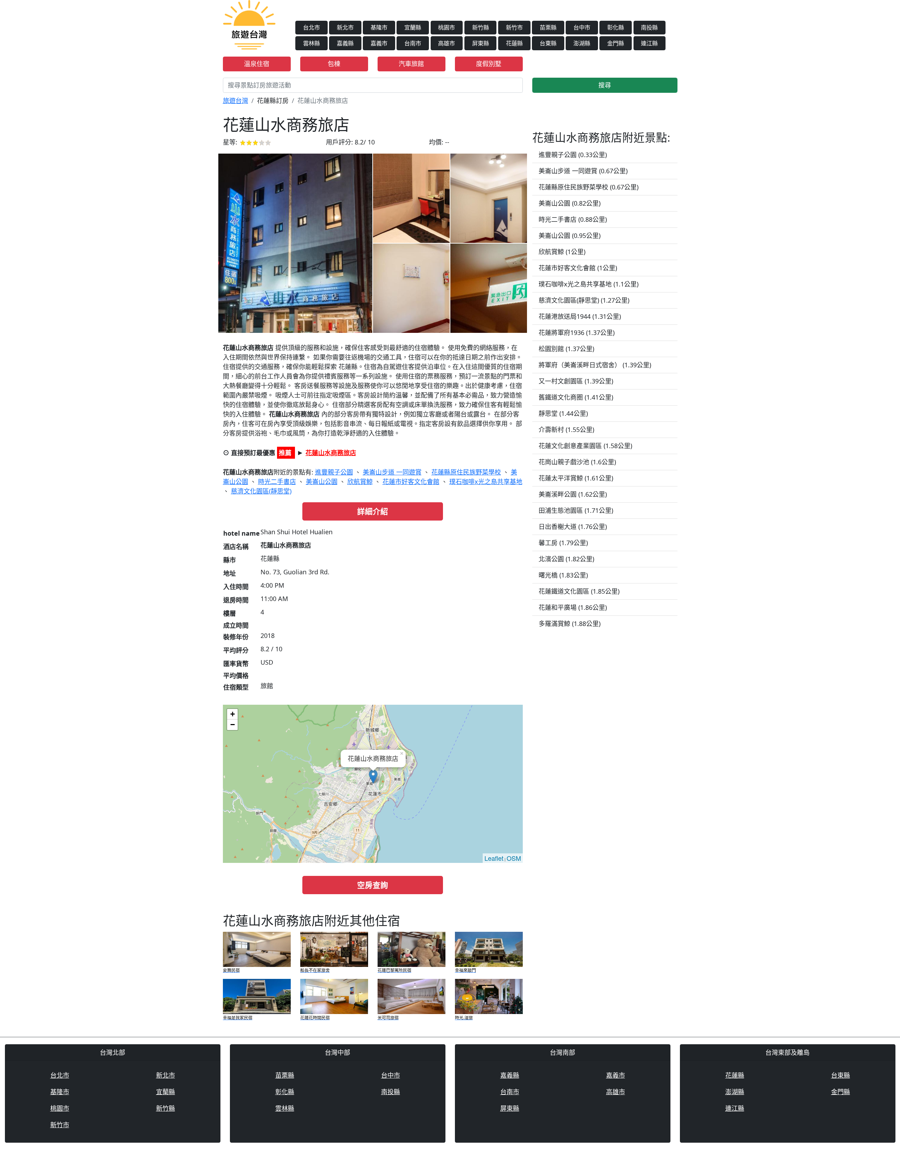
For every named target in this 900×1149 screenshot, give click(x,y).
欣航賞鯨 (360, 481)
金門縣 (615, 43)
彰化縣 (615, 27)
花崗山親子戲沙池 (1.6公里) (577, 462)
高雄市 (446, 43)
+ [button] (232, 714)
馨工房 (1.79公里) (563, 542)
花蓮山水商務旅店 (331, 452)
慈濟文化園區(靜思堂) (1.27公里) (584, 300)
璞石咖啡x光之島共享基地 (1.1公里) (588, 284)
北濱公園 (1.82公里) (566, 559)
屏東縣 (480, 43)
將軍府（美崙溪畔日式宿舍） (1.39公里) (595, 365)
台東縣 (548, 43)
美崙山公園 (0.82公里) (569, 203)
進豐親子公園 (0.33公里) (573, 154)
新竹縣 (480, 27)
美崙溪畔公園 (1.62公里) (573, 494)
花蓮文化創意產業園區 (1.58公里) (585, 445)
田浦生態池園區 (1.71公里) (576, 510)
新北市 (345, 27)
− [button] (232, 724)
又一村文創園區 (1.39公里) (576, 381)
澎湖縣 (581, 43)
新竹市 (514, 27)
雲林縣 (311, 43)
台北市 (311, 27)
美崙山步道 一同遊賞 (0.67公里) (583, 171)
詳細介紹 (372, 511)
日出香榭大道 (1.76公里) (573, 526)
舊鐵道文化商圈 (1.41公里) (576, 397)
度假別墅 (488, 63)
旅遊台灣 (235, 100)
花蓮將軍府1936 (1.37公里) (577, 332)
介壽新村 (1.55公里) (566, 429)
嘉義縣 (345, 43)
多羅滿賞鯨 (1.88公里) (569, 623)
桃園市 (446, 27)
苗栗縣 (548, 27)
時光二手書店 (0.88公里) (573, 219)
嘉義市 (379, 43)
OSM (514, 858)
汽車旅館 (411, 63)
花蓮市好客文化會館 (410, 481)
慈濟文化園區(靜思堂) (261, 491)
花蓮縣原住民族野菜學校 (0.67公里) (588, 187)
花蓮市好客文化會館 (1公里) (578, 268)
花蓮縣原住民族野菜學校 (466, 472)
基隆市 (379, 27)
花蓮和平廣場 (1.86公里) (573, 607)
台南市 (412, 43)
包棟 (334, 63)
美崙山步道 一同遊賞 (392, 472)
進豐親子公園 (334, 472)
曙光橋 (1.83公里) (563, 575)
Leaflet (493, 858)
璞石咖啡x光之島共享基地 (485, 481)
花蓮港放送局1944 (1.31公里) (580, 316)
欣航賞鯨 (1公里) (562, 251)
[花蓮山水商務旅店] (295, 243)
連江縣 (649, 43)
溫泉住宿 (256, 63)
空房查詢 (372, 885)
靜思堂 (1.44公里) (563, 413)
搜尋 (604, 85)
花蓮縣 (514, 43)
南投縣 (649, 27)
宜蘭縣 (412, 27)
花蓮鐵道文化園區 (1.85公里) (579, 591)
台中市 (581, 27)
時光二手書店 (277, 481)
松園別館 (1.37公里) (566, 348)
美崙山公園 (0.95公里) (569, 235)
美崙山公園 (322, 481)
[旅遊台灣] (249, 24)
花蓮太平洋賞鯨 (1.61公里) (576, 478)
